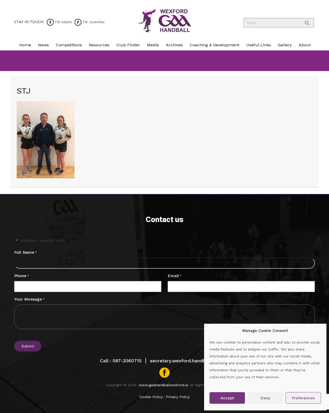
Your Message (29, 299)
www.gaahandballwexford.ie (163, 385)
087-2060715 (127, 360)
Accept (227, 398)
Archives (174, 44)
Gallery (285, 44)
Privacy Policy (178, 397)
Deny (265, 398)
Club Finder (128, 44)
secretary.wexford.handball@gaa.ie (189, 360)
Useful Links (258, 44)
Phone (21, 275)
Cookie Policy (151, 397)
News (43, 44)
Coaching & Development (214, 44)
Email (174, 275)
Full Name (25, 252)
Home (25, 44)
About (305, 44)
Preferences (303, 398)
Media (153, 44)
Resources (99, 44)
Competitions (69, 44)
